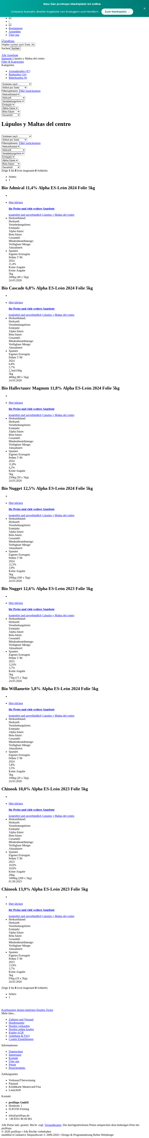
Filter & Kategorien (12, 61)
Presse (12, 1064)
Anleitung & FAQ (19, 1035)
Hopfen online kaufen (21, 1029)
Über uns (14, 34)
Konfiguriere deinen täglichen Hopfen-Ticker (27, 1010)
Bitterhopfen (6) (18, 77)
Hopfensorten (16, 1022)
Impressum (15, 1054)
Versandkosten (53, 1125)
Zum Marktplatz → (117, 11)
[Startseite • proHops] (7, 41)
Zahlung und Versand (21, 1019)
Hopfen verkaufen (19, 1026)
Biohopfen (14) (17, 74)
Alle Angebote (9, 55)
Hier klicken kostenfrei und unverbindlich (32, 208)
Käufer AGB (16, 1032)
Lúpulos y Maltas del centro (58, 214)
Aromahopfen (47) (19, 71)
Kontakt (13, 1058)
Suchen (15, 48)
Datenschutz (16, 1051)
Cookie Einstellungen (21, 1039)
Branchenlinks (17, 1067)
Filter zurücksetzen (30, 90)
